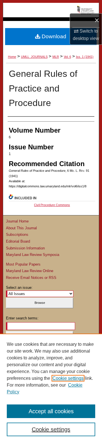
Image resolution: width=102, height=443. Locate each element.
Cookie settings (68, 378)
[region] (51, 388)
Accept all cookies (51, 411)
